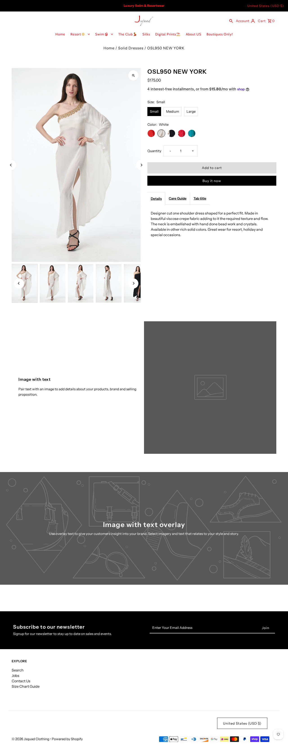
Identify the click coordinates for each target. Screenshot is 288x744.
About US (193, 34)
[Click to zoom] (133, 75)
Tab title (200, 198)
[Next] (141, 165)
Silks (146, 34)
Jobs (15, 675)
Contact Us (21, 681)
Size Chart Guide (26, 686)
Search (18, 670)
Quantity (154, 151)
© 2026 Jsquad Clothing (31, 739)
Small (154, 111)
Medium (172, 111)
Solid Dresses (131, 48)
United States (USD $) (265, 6)
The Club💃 (127, 34)
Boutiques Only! (220, 34)
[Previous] (11, 165)
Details (156, 198)
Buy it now (211, 181)
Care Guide (178, 198)
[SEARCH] (231, 20)
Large (191, 111)
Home (60, 34)
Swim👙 (102, 34)
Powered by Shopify (67, 739)
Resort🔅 (78, 34)
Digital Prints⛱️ (168, 34)
